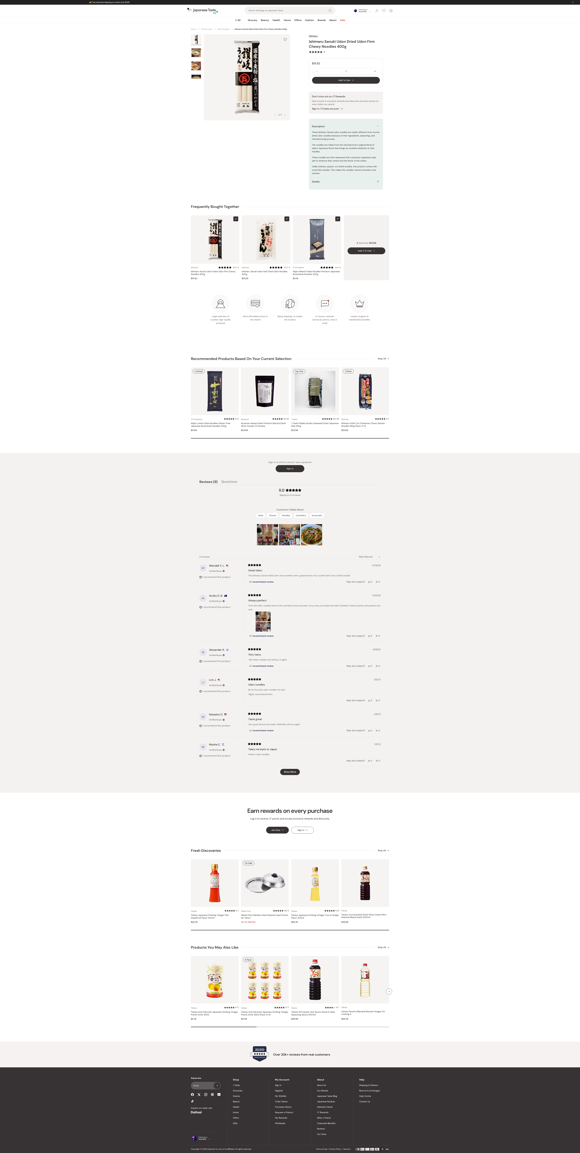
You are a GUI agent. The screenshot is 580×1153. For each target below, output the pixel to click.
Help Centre (365, 1096)
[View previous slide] (275, 115)
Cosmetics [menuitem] (301, 515)
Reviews (321, 1128)
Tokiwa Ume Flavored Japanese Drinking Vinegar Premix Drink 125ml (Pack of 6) (264, 1013)
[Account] (377, 11)
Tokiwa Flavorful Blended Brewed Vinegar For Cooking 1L (363, 1013)
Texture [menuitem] (272, 515)
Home (287, 20)
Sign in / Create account (325, 108)
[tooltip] (261, 582)
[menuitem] (237, 20)
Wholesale (280, 1123)
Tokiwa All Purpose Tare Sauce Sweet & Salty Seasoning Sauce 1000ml (313, 1013)
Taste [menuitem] (260, 515)
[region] (290, 534)
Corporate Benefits (326, 1123)
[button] (317, 52)
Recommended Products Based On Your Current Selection (241, 358)
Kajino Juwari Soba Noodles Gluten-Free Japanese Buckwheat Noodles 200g (210, 424)
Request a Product (284, 1112)
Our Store (321, 1134)
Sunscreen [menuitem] (317, 515)
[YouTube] (219, 1094)
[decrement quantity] (317, 71)
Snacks (236, 1096)
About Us (321, 1085)
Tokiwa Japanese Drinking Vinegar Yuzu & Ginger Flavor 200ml (315, 916)
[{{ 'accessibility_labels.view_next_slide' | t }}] (389, 992)
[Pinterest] (212, 1094)
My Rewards (281, 1117)
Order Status (281, 1101)
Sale (342, 20)
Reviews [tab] (208, 482)
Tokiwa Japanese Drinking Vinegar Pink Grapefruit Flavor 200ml (210, 916)
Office (297, 20)
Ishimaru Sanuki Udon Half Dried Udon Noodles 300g (264, 273)
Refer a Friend (324, 1117)
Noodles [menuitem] (286, 515)
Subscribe (217, 1085)
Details (316, 181)
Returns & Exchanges (369, 1090)
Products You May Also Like (214, 947)
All (239, 20)
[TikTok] (192, 1101)
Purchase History (283, 1107)
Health (276, 20)
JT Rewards (322, 1112)
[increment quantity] (375, 71)
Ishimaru (313, 36)
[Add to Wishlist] (285, 39)
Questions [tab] (229, 482)
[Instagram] (205, 1094)
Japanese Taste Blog (327, 1096)
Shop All (382, 359)
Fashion (309, 20)
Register (279, 1090)
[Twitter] (199, 1094)
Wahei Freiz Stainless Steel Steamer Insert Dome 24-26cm (264, 916)
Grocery (252, 20)
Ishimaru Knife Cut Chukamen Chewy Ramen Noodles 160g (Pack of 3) (363, 424)
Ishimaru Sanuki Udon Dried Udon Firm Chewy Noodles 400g (213, 273)
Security (347, 1149)
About (333, 20)
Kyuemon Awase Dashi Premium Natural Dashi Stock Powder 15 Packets (263, 424)
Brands (322, 20)
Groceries (237, 1090)
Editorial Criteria (325, 1107)
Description (318, 126)
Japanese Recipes (326, 1101)
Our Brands (322, 1090)
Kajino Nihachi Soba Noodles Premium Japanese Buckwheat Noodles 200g (316, 273)
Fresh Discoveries (206, 850)
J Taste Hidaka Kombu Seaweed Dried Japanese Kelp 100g (315, 424)
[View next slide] (285, 115)
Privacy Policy (335, 1149)
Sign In (278, 1085)
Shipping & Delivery (368, 1085)
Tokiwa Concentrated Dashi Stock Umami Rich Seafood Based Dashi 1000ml (363, 916)
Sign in (290, 468)
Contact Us (364, 1101)
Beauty (265, 20)
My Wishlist (280, 1096)
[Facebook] (192, 1094)
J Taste (236, 1085)
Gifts (235, 1123)
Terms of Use (321, 1149)
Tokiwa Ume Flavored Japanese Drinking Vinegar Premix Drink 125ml (214, 1013)
